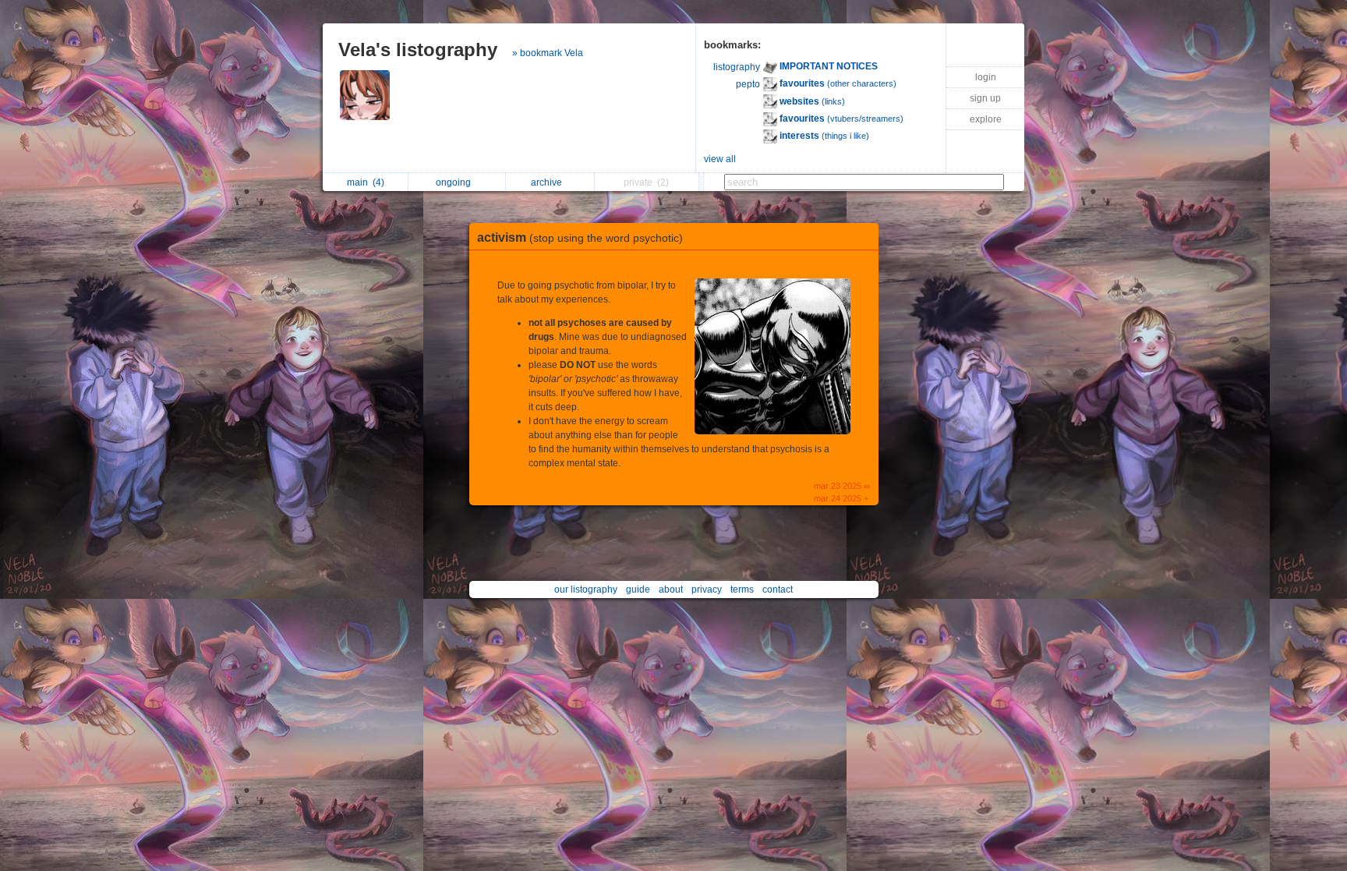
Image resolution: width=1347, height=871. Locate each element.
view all (720, 159)
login (985, 77)
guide (638, 589)
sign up (985, 98)
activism (580, 237)
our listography (585, 589)
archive (549, 182)
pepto (748, 84)
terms (742, 589)
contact (777, 589)
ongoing (456, 182)
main (365, 182)
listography (736, 67)
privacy (706, 589)
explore (986, 119)
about (671, 589)
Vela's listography (417, 49)
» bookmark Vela (547, 53)
